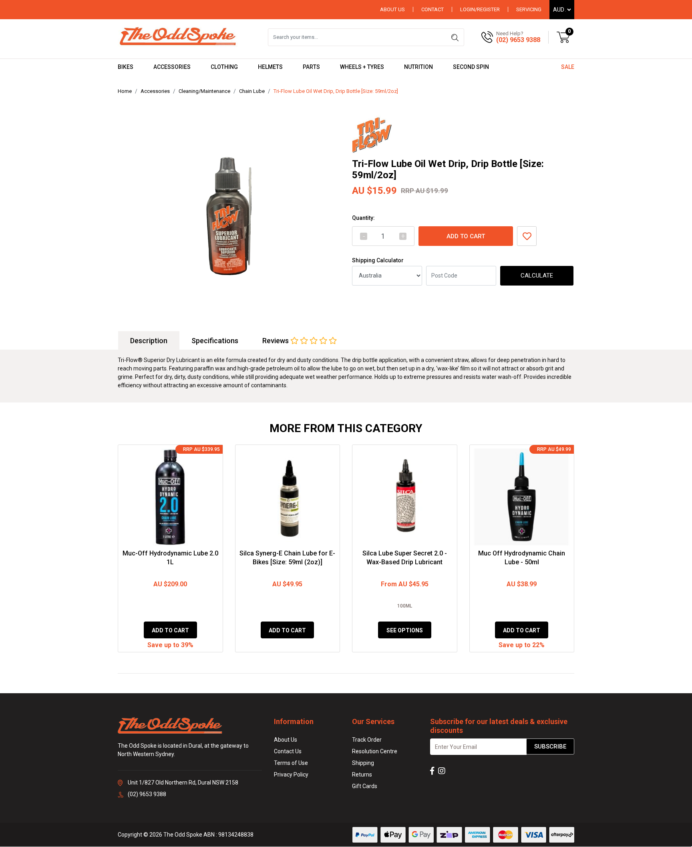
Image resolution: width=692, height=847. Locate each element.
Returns (362, 774)
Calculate (537, 275)
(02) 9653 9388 (518, 40)
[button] (527, 236)
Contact (432, 9)
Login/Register (480, 9)
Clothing (224, 67)
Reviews (276, 340)
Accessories (172, 67)
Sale (567, 67)
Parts (311, 67)
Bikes (125, 67)
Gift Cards (364, 786)
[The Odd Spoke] (178, 37)
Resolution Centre (374, 751)
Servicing (528, 9)
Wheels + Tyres (362, 67)
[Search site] (455, 37)
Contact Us (288, 751)
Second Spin (471, 67)
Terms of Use (291, 763)
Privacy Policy (291, 774)
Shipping (363, 763)
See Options (404, 630)
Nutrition (418, 67)
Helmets (270, 67)
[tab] (148, 340)
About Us (392, 9)
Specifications (214, 340)
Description (148, 340)
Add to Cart (466, 236)
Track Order (367, 739)
